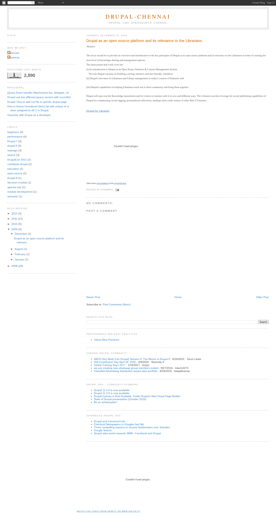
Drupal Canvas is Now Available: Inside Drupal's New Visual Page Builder (137, 396)
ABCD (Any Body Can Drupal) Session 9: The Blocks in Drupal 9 (132, 359)
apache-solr (14, 187)
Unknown (13, 52)
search (11, 154)
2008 (14, 265)
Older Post (262, 297)
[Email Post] (117, 190)
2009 (14, 229)
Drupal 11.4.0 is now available (111, 390)
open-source (14, 173)
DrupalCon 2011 (17, 159)
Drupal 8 (12, 178)
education (13, 168)
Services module (17, 182)
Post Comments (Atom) (116, 304)
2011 (14, 218)
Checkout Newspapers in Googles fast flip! (119, 424)
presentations (103, 183)
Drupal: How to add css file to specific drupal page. (37, 101)
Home (178, 297)
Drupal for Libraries (97, 110)
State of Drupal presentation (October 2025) (120, 399)
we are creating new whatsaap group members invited (126, 368)
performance (15, 136)
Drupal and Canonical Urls (109, 421)
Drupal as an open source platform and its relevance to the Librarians (144, 41)
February (20, 254)
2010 (14, 223)
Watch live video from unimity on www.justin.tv (108, 511)
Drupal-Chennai (138, 16)
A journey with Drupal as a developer (29, 114)
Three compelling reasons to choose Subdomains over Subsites (132, 427)
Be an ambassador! (105, 402)
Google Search (103, 430)
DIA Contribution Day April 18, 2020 (115, 362)
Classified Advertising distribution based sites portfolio (125, 371)
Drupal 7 (12, 141)
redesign (12, 150)
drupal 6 (12, 145)
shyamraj (13, 57)
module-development (19, 191)
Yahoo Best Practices (106, 339)
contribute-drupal (17, 164)
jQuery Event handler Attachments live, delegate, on (38, 92)
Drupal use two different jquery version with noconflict (39, 97)
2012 (14, 213)
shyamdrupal (120, 183)
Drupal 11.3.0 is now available (111, 393)
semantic (12, 196)
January (20, 259)
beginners (13, 132)
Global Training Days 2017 (109, 365)
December (21, 233)
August (19, 248)
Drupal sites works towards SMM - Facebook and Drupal (127, 433)
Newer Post (93, 297)
